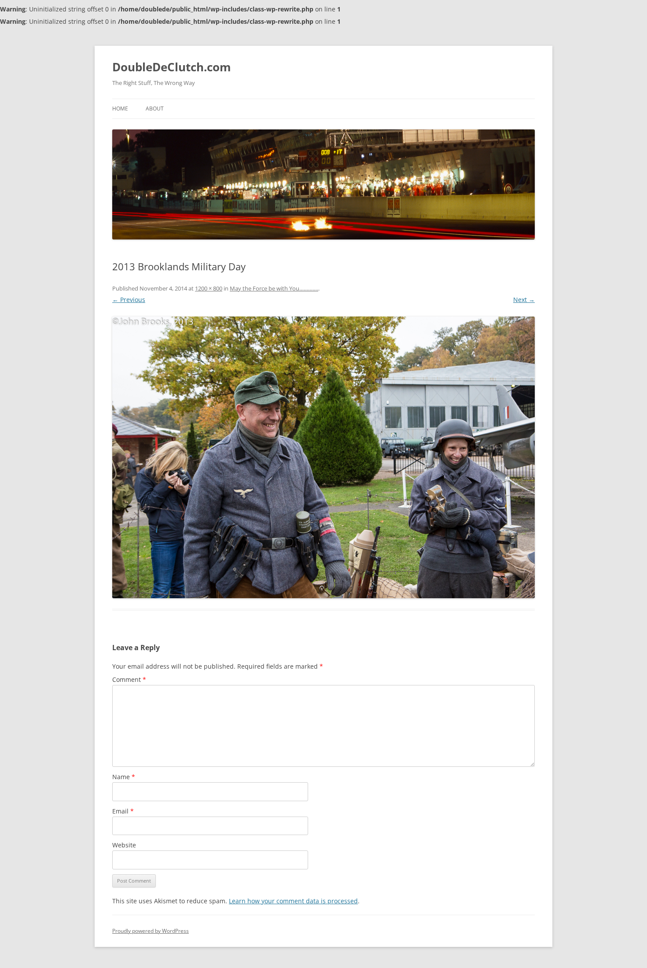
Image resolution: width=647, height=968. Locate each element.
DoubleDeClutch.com (171, 67)
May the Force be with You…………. (274, 288)
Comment (129, 679)
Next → (524, 299)
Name (123, 777)
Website (124, 845)
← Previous (128, 299)
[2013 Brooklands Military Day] (323, 457)
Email (123, 811)
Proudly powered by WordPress (150, 931)
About (155, 108)
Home (120, 108)
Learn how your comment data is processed (293, 901)
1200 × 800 (208, 288)
